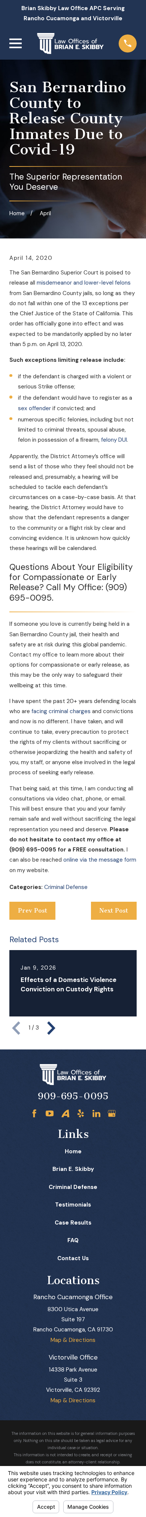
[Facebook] (34, 1113)
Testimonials (73, 1204)
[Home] (70, 43)
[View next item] (51, 1028)
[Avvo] (65, 1113)
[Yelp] (81, 1113)
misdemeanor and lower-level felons (84, 282)
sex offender (34, 408)
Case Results (73, 1222)
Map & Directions (73, 1340)
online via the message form (99, 859)
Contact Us (73, 1258)
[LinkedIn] (96, 1113)
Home (73, 1151)
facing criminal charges (61, 711)
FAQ (73, 1240)
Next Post (113, 910)
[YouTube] (50, 1113)
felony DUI (114, 440)
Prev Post (32, 910)
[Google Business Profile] (112, 1113)
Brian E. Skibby (73, 1169)
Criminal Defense (66, 887)
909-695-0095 (73, 1096)
